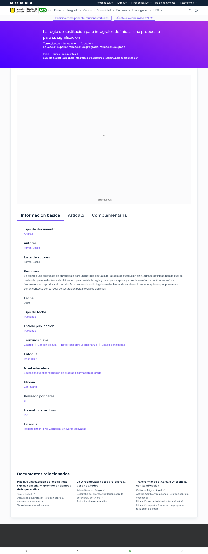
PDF (26, 414)
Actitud (140, 494)
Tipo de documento (164, 3)
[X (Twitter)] (11, 3)
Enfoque (122, 3)
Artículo (86, 43)
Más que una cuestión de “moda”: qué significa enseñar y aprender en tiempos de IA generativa (44, 485)
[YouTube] (26, 3)
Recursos (121, 10)
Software (35, 501)
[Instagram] (21, 3)
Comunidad (104, 10)
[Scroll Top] (182, 551)
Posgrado (72, 10)
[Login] (196, 10)
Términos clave (104, 3)
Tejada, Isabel (24, 494)
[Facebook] (16, 3)
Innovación (70, 43)
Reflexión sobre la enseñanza (79, 344)
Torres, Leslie (51, 43)
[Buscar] (190, 10)
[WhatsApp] (31, 3)
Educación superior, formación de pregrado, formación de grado (84, 47)
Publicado (30, 316)
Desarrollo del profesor (30, 498)
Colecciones (187, 3)
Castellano (30, 386)
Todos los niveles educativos (33, 505)
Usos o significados (113, 344)
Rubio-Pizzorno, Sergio (89, 490)
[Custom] (26, 551)
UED (156, 10)
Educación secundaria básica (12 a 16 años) (159, 501)
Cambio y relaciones (156, 494)
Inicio (49, 10)
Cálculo (28, 344)
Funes (57, 10)
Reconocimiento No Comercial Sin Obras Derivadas (55, 428)
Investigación (140, 10)
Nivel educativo (140, 3)
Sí (25, 400)
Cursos (87, 10)
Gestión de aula (47, 344)
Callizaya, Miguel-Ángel (149, 490)
